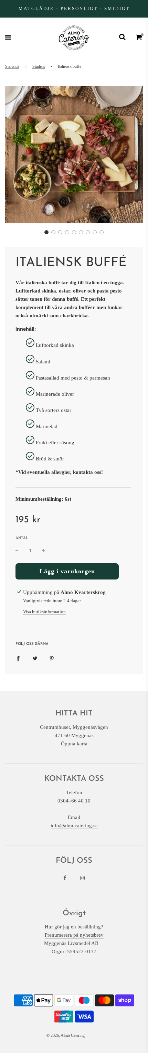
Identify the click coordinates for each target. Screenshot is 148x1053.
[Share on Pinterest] (52, 658)
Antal (21, 538)
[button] (46, 232)
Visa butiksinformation (44, 611)
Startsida (12, 66)
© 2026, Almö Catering (65, 1035)
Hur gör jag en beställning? (74, 926)
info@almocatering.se (74, 825)
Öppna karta (74, 743)
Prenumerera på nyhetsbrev (74, 935)
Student (38, 66)
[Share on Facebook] (18, 658)
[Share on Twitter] (35, 658)
